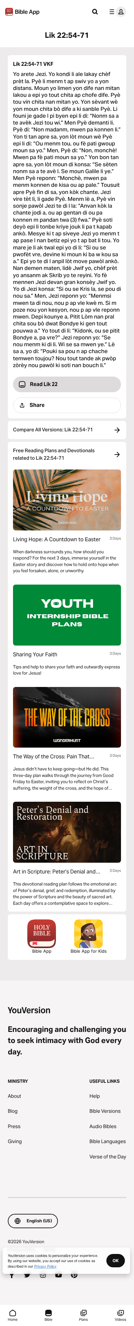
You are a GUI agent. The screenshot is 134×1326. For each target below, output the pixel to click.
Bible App (41, 951)
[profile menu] (116, 11)
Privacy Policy (45, 1266)
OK (116, 1260)
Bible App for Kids (89, 951)
